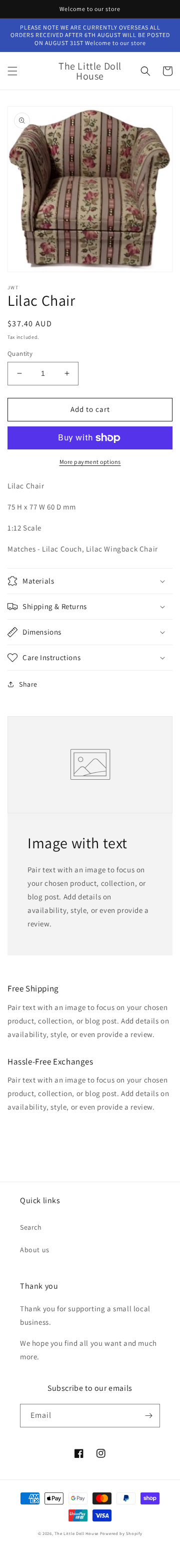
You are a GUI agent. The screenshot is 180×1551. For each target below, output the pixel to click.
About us (35, 1249)
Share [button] (28, 684)
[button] (13, 71)
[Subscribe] (149, 1415)
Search (31, 1227)
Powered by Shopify (121, 1533)
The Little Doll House (76, 1533)
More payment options (90, 461)
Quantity (20, 353)
